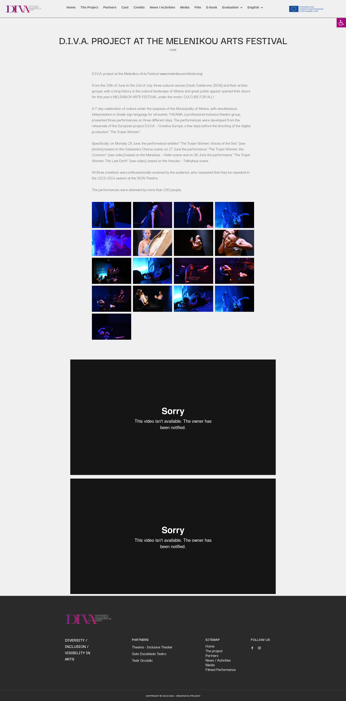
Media (184, 7)
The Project (89, 7)
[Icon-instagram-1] (259, 648)
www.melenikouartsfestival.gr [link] (181, 73)
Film (197, 7)
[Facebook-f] (252, 648)
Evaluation (230, 7)
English (253, 7)
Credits (139, 7)
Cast (124, 7)
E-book (211, 7)
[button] (341, 22)
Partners (109, 7)
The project (214, 650)
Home (71, 7)
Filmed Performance (220, 669)
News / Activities (162, 7)
